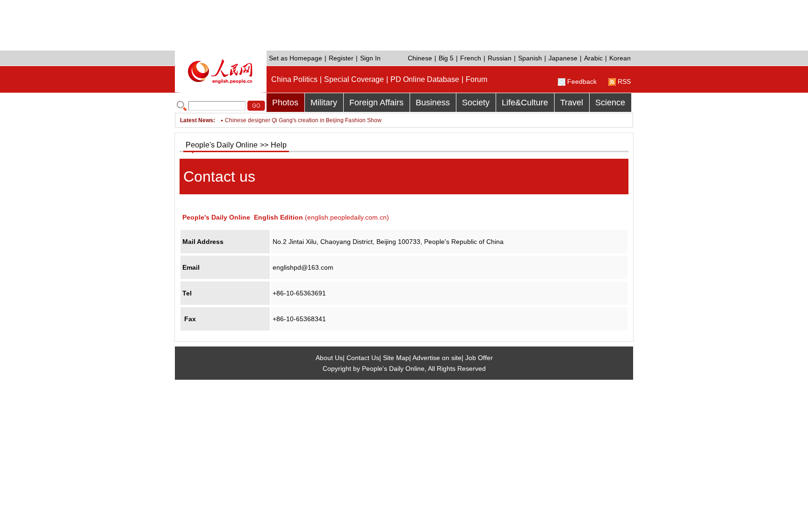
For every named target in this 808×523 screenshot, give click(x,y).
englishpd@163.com (303, 267)
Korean (620, 58)
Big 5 (446, 58)
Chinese (420, 58)
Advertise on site (437, 357)
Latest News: (197, 120)
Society (476, 102)
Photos (285, 102)
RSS (624, 81)
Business (433, 102)
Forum (476, 79)
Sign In (370, 58)
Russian (500, 58)
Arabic (593, 58)
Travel (571, 102)
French (470, 58)
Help (279, 145)
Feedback (582, 81)
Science (610, 102)
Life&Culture (525, 102)
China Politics (294, 79)
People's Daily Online (222, 145)
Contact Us (362, 357)
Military (323, 102)
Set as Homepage (295, 58)
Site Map (396, 357)
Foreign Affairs (376, 102)
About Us (329, 357)
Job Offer (479, 357)
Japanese (562, 58)
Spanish (530, 58)
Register (341, 58)
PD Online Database (424, 79)
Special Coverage (354, 79)
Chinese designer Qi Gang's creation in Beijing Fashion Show (303, 120)
